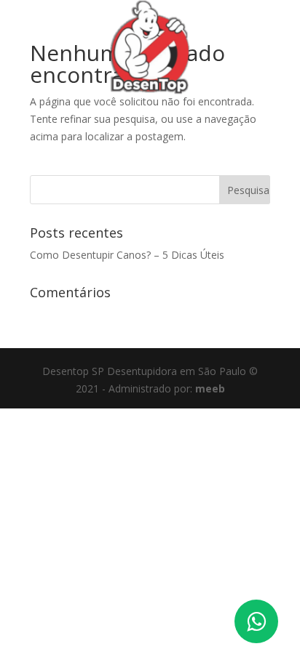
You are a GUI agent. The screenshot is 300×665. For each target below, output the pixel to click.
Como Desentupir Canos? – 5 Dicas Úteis (127, 255)
